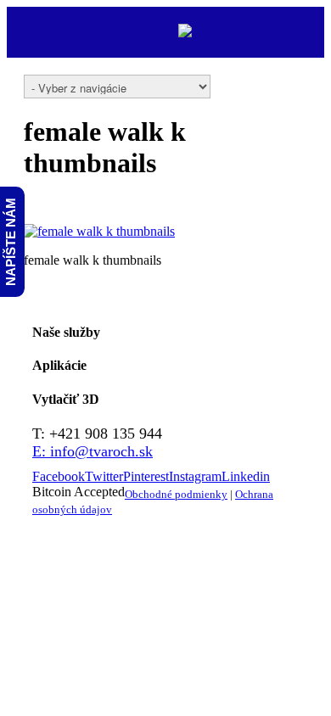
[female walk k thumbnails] (99, 231)
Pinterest (146, 476)
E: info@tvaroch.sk (92, 451)
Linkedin (246, 476)
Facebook (58, 476)
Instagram (195, 476)
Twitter (104, 476)
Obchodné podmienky (176, 495)
